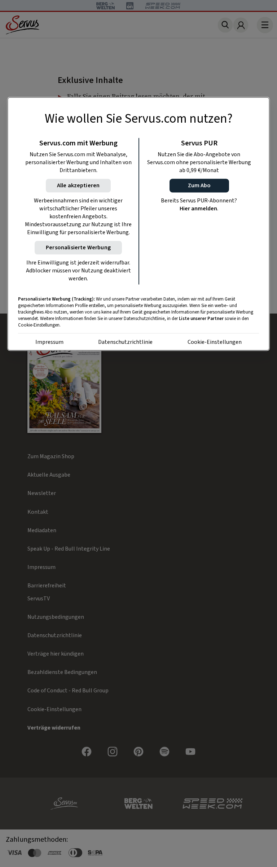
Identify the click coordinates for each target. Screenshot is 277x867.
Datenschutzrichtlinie (125, 342)
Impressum (49, 342)
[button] (199, 186)
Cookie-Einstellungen (215, 342)
